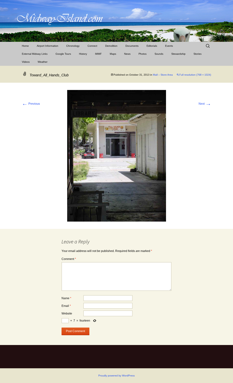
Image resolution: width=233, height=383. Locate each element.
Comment (69, 258)
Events (169, 45)
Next (205, 103)
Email (66, 305)
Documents (132, 45)
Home (25, 45)
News (127, 53)
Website (67, 313)
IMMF (98, 53)
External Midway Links (35, 53)
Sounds (159, 53)
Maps (113, 53)
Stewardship (178, 53)
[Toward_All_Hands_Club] (116, 155)
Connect (92, 45)
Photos (143, 53)
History (83, 53)
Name (66, 298)
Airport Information (47, 45)
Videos (26, 61)
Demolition (111, 45)
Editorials (152, 45)
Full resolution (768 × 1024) (195, 74)
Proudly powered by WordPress (116, 375)
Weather (43, 61)
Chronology (73, 45)
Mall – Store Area (163, 74)
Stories (197, 53)
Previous (31, 103)
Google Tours (63, 53)
